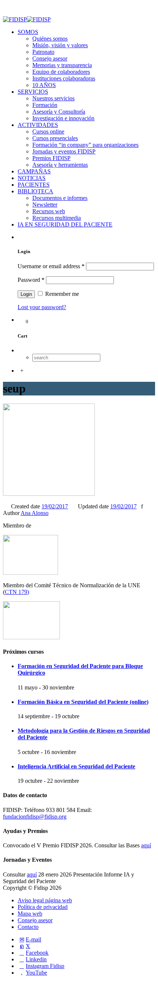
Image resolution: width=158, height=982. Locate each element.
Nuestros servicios (53, 98)
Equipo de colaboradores (61, 72)
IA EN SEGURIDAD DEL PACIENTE (65, 224)
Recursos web (48, 211)
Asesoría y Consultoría (58, 111)
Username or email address (51, 266)
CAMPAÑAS (34, 171)
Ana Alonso (35, 513)
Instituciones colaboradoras (63, 78)
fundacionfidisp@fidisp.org (35, 816)
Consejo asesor (49, 58)
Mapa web (30, 913)
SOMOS (28, 32)
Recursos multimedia (56, 218)
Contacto (28, 927)
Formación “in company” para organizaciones (85, 145)
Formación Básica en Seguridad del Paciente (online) (83, 702)
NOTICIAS (32, 178)
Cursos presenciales (55, 138)
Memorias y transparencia (62, 65)
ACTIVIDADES (38, 125)
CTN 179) (17, 592)
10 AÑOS (44, 85)
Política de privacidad (43, 907)
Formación (44, 105)
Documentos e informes (59, 198)
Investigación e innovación (63, 118)
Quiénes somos (50, 38)
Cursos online (48, 131)
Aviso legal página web (45, 900)
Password (31, 280)
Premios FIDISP (51, 158)
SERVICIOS (33, 92)
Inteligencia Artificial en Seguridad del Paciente (76, 766)
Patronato (43, 52)
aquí (146, 845)
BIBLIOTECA (35, 191)
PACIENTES (34, 184)
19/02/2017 (55, 506)
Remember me (61, 294)
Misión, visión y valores (60, 45)
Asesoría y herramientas (60, 165)
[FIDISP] (27, 19)
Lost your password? (42, 307)
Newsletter (44, 204)
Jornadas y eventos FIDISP (64, 151)
